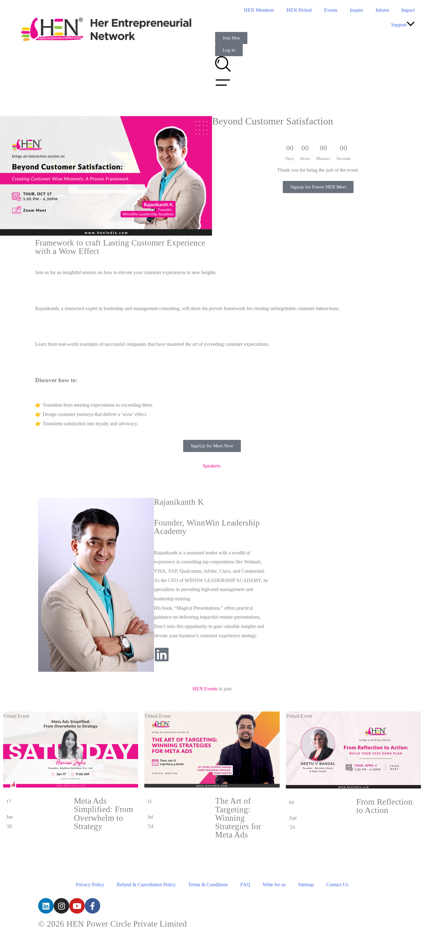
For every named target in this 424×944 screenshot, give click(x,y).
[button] (411, 24)
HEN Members (259, 10)
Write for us (274, 884)
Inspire (356, 10)
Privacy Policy (90, 884)
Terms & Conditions (208, 884)
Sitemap (306, 884)
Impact (408, 10)
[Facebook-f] (92, 906)
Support (399, 24)
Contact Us (337, 884)
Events (330, 10)
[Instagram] (61, 906)
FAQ (245, 884)
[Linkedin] (46, 906)
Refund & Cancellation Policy (146, 884)
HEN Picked (299, 10)
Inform (382, 10)
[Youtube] (77, 906)
